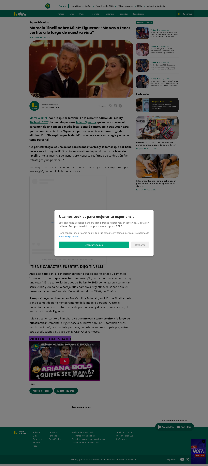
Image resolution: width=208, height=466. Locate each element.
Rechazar (140, 244)
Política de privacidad (69, 236)
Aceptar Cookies (94, 244)
